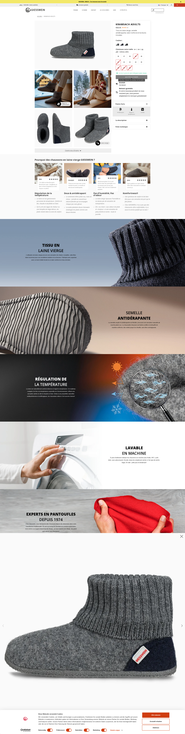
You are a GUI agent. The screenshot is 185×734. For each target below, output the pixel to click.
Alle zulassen (155, 715)
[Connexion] (171, 5)
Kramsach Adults (49, 16)
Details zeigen (115, 730)
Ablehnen (156, 728)
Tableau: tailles (124, 52)
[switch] (69, 730)
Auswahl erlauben (156, 721)
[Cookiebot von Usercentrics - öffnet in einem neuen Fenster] (25, 730)
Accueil (39, 16)
